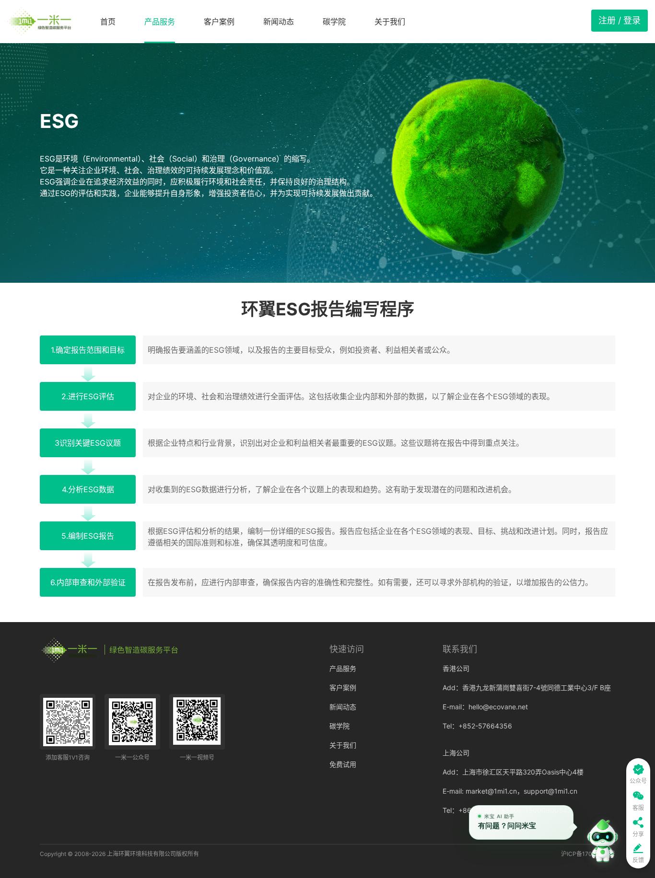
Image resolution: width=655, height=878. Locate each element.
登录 (632, 20)
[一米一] (39, 21)
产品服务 (159, 21)
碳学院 (334, 21)
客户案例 (219, 21)
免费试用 (342, 764)
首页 (108, 21)
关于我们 (389, 21)
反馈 (638, 860)
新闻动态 (278, 21)
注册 (607, 20)
